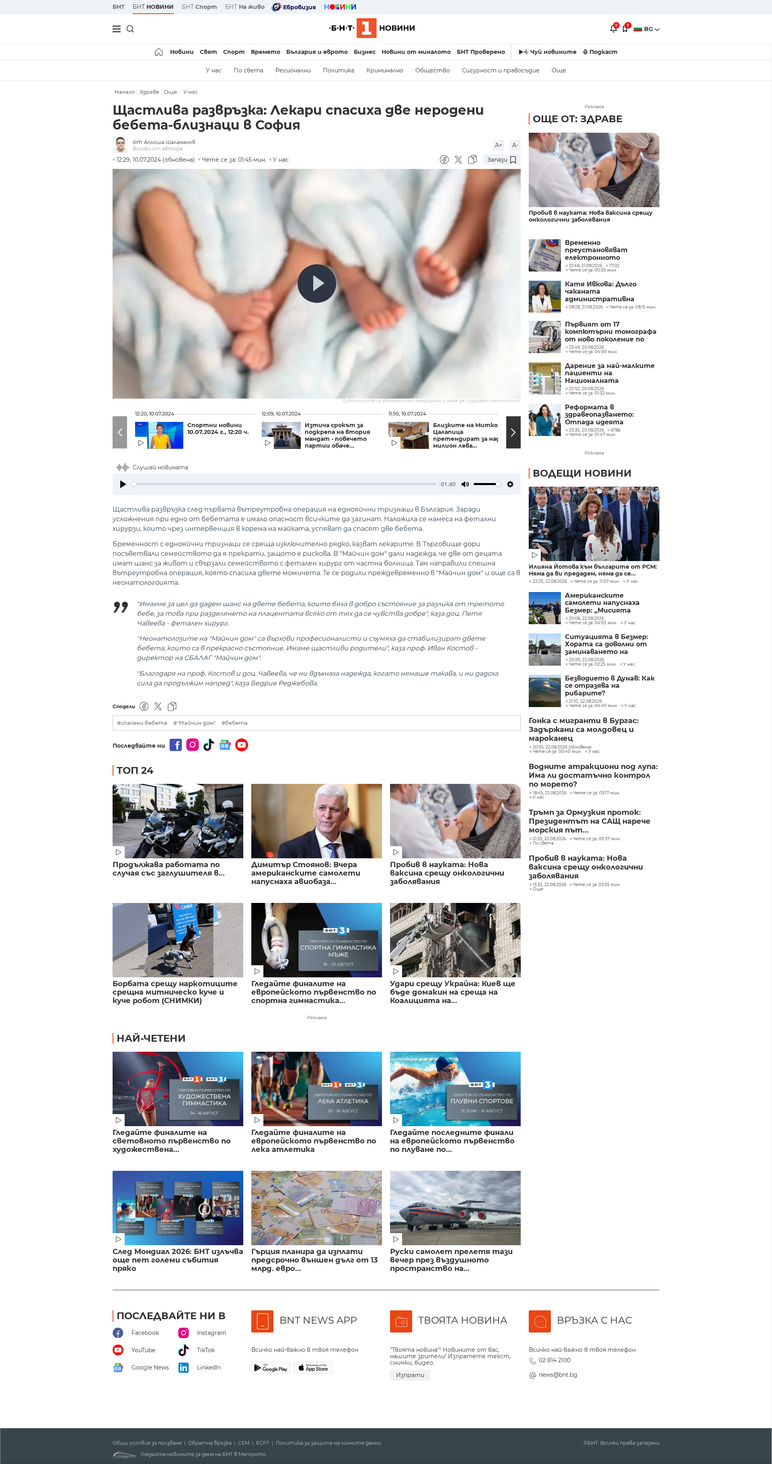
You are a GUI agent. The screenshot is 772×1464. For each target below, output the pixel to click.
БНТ (119, 6)
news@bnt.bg (558, 1374)
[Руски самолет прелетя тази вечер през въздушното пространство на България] (455, 1208)
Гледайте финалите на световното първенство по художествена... (172, 1141)
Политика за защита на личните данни (328, 1443)
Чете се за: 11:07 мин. (597, 581)
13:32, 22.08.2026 (549, 884)
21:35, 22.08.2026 (549, 839)
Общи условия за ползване (147, 1443)
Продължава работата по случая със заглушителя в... (169, 869)
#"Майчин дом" (194, 723)
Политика (338, 70)
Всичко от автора (158, 149)
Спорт (234, 52)
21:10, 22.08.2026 (585, 701)
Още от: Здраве (577, 119)
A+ (498, 145)
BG (649, 29)
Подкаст (603, 52)
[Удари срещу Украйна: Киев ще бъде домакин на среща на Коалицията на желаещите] (455, 940)
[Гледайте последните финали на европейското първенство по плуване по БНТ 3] (455, 1089)
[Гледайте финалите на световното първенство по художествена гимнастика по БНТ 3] (178, 1089)
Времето (265, 52)
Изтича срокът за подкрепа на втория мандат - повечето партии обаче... (337, 435)
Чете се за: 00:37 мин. (597, 839)
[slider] (283, 484)
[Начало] (159, 52)
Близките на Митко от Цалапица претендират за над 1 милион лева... (471, 435)
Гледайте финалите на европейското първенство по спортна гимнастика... (313, 992)
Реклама (316, 1017)
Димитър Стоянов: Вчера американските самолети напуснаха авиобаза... (305, 873)
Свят (208, 52)
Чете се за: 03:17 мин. (596, 793)
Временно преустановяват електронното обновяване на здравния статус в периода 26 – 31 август (610, 250)
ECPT (262, 1443)
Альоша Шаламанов (169, 142)
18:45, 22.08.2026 (550, 793)
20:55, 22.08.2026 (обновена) (562, 747)
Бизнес (365, 52)
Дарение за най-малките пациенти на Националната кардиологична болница (610, 373)
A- (515, 145)
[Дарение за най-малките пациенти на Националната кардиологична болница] (545, 378)
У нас (214, 70)
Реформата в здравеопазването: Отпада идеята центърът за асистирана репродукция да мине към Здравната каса (611, 415)
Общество (432, 70)
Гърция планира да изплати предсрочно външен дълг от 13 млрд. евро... (314, 1260)
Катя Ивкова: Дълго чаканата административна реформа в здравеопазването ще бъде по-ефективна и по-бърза (610, 292)
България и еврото (317, 52)
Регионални (293, 70)
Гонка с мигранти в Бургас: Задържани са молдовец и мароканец (584, 729)
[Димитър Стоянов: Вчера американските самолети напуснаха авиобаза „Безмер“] (316, 821)
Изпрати (410, 1375)
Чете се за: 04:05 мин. (593, 623)
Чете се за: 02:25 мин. (592, 664)
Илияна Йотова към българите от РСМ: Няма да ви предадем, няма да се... (593, 570)
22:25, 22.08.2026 (550, 581)
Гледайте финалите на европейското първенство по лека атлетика (313, 1141)
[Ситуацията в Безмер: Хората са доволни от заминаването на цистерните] (545, 649)
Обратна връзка (210, 1443)
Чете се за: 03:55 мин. (596, 884)
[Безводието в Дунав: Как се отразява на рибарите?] (545, 691)
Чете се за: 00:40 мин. (557, 751)
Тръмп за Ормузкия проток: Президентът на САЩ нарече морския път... (590, 821)
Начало (125, 92)
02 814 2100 (555, 1360)
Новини (182, 52)
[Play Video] (317, 283)
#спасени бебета (142, 723)
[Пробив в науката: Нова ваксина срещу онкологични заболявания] (455, 821)
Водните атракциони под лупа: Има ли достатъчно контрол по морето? (593, 775)
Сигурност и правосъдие (501, 70)
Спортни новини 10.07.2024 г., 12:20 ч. (218, 429)
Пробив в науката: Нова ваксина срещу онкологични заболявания (447, 873)
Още (559, 70)
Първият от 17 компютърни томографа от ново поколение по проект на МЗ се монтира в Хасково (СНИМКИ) (611, 332)
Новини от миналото (416, 52)
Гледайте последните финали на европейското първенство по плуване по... (452, 1141)
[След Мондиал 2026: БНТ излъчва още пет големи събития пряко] (178, 1208)
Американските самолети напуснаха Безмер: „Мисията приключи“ (602, 603)
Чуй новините (553, 52)
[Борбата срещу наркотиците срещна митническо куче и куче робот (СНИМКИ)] (178, 940)
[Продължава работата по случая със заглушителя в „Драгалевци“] (178, 821)
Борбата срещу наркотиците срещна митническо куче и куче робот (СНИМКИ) (175, 992)
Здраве (149, 92)
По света (248, 70)
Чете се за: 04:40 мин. (593, 705)
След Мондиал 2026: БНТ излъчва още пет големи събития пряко (178, 1260)
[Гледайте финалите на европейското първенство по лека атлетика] (316, 1089)
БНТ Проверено (481, 52)
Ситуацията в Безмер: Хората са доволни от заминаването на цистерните (606, 644)
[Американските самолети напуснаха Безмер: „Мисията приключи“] (545, 608)
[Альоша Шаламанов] (123, 145)
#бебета (235, 723)
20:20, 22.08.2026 (586, 660)
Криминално (384, 70)
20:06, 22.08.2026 (586, 618)
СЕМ (244, 1443)
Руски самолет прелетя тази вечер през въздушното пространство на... (451, 1260)
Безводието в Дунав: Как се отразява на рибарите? (610, 686)
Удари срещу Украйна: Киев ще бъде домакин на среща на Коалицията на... (452, 992)
